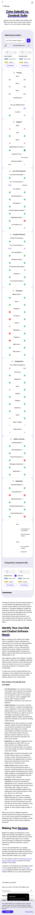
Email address (6, 891)
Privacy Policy (29, 911)
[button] (10, 59)
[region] (17, 580)
